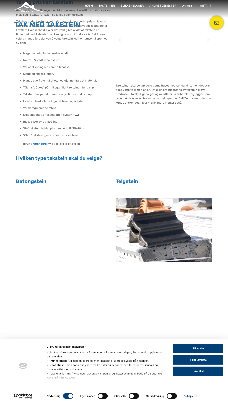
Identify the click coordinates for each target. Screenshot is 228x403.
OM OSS (187, 5)
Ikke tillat (198, 371)
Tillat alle (198, 348)
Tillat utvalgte (198, 359)
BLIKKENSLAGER (132, 5)
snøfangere (39, 143)
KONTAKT (204, 5)
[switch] (103, 396)
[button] (120, 40)
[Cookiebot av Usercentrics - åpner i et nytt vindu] (23, 396)
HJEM (89, 5)
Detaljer (188, 395)
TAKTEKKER (107, 5)
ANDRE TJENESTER (162, 5)
